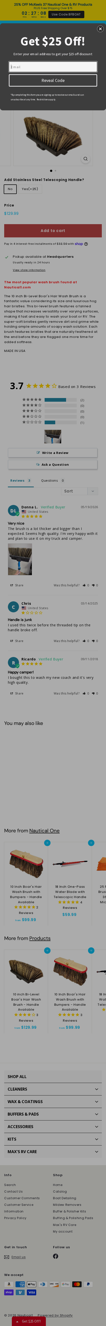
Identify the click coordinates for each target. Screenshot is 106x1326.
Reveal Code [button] (52, 80)
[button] (100, 29)
